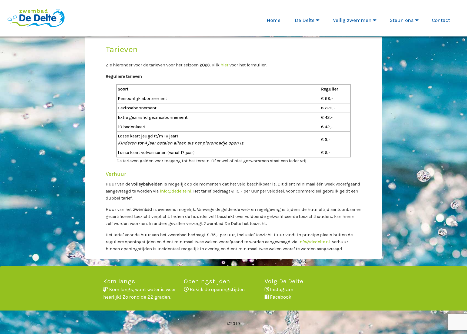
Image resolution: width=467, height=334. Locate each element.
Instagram (281, 289)
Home (274, 20)
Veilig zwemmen (352, 20)
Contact (441, 20)
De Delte (305, 20)
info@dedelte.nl (175, 191)
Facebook (280, 297)
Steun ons (402, 20)
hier (224, 65)
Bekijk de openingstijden (217, 289)
